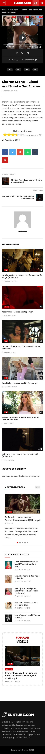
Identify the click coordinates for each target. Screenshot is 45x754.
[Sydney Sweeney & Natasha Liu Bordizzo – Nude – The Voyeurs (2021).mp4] (22, 656)
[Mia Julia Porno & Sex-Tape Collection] (8, 579)
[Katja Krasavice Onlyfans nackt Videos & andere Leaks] (8, 565)
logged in (18, 476)
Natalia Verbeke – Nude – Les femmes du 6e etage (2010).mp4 (22, 276)
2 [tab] (20, 542)
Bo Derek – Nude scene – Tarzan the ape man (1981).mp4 (22, 518)
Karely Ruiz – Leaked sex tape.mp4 (17, 312)
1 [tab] (17, 542)
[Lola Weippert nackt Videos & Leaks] (8, 618)
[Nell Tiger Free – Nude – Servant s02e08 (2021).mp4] (22, 439)
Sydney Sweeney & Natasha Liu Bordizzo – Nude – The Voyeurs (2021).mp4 (21, 676)
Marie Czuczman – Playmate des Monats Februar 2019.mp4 (20, 418)
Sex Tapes (14, 9)
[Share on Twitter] (12, 152)
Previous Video (8, 174)
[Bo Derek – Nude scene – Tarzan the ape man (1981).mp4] (22, 504)
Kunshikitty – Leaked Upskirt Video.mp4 (20, 383)
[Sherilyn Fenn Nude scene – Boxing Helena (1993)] (5, 181)
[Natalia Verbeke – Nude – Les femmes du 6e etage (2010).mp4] (22, 260)
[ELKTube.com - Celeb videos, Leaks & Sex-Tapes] (22, 3)
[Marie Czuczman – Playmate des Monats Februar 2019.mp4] (22, 402)
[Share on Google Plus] (20, 152)
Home (4, 9)
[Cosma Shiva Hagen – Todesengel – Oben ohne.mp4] (22, 331)
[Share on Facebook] (5, 152)
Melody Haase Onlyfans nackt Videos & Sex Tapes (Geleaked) (26, 590)
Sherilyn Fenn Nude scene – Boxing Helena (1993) (26, 181)
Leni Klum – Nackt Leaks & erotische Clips (26, 603)
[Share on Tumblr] (35, 152)
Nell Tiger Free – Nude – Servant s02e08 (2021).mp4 (20, 455)
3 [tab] (22, 542)
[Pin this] (5, 160)
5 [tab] (27, 542)
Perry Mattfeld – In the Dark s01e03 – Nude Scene (18, 197)
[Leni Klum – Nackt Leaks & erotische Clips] (8, 605)
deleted (22, 231)
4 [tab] (25, 542)
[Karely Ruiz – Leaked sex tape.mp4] (22, 297)
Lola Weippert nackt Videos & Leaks (27, 616)
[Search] (42, 3)
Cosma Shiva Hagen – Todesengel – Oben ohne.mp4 (21, 347)
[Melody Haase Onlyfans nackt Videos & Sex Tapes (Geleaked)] (8, 591)
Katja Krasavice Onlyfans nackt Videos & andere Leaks (26, 564)
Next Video (38, 190)
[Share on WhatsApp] (27, 152)
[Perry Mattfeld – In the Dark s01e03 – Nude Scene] (39, 197)
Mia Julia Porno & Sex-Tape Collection (27, 577)
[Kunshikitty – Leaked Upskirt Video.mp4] (22, 368)
